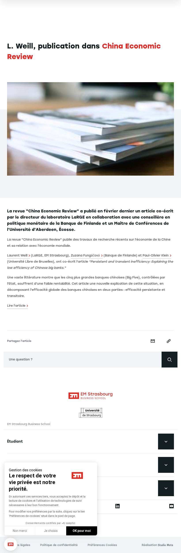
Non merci (20, 531)
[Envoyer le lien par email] (152, 341)
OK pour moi (82, 531)
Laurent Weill (17, 255)
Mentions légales (18, 545)
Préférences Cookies (102, 545)
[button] (10, 544)
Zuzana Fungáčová (85, 255)
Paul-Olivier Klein (156, 255)
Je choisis (51, 531)
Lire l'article (16, 306)
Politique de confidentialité (59, 545)
